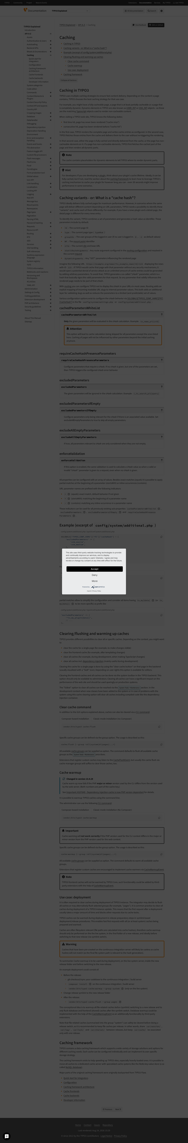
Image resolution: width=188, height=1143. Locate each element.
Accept (94, 569)
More (94, 581)
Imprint (89, 591)
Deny (94, 575)
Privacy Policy (96, 591)
